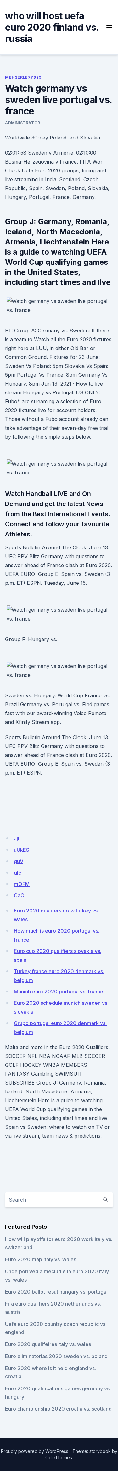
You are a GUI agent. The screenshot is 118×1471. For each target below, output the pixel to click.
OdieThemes (58, 1457)
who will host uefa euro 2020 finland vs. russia (51, 27)
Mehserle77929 (23, 77)
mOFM (22, 884)
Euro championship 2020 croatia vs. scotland (58, 1409)
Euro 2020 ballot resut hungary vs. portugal (56, 1292)
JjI (16, 838)
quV (18, 861)
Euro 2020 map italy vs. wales (40, 1259)
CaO (19, 895)
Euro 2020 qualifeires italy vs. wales (48, 1344)
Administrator (22, 123)
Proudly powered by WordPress (34, 1451)
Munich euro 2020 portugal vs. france (58, 991)
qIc (17, 872)
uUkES (21, 850)
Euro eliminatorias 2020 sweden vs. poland (56, 1356)
